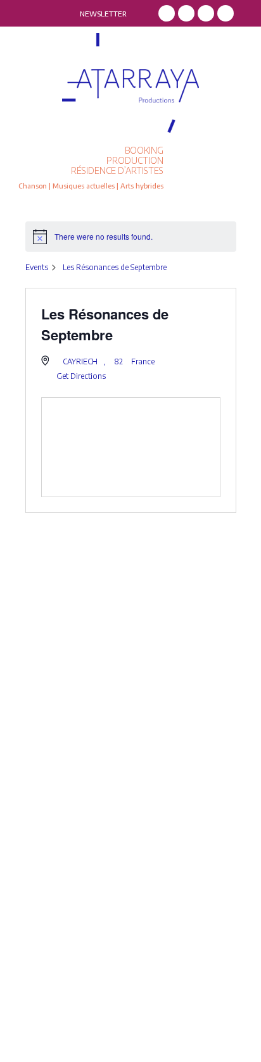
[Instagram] (186, 13)
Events (36, 267)
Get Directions (81, 376)
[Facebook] (166, 13)
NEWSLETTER (103, 13)
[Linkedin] (206, 13)
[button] (215, 168)
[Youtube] (225, 13)
